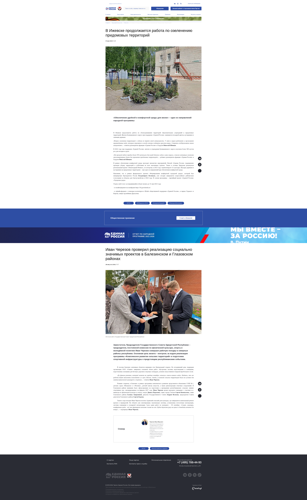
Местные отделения (153, 14)
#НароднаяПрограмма (176, 203)
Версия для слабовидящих (194, 3)
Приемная (167, 14)
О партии (108, 14)
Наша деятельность (135, 14)
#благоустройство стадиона (159, 448)
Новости (126, 22)
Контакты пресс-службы (138, 464)
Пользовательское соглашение (115, 489)
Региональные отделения (161, 460)
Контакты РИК (112, 464)
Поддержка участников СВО (153, 18)
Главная (108, 22)
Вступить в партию (196, 14)
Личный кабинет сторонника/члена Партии (186, 8)
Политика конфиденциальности (115, 491)
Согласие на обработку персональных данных (119, 494)
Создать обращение (185, 218)
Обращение (160, 8)
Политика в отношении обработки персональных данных (122, 492)
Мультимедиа (180, 14)
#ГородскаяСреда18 (158, 203)
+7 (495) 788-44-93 (189, 462)
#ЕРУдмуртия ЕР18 (142, 203)
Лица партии (120, 14)
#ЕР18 (128, 203)
